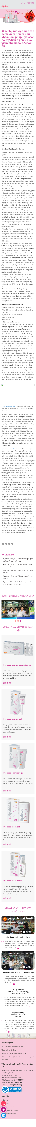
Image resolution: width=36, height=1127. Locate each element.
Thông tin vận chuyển (9, 1114)
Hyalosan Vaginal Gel (9, 406)
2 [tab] (18, 621)
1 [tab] (15, 621)
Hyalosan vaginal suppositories (17, 665)
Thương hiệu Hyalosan (9, 1050)
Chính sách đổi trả (8, 1107)
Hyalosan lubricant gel (13, 773)
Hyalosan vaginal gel (12, 719)
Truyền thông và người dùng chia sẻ (14, 1053)
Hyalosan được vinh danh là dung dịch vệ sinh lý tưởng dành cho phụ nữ (18, 583)
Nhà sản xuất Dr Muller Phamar (12, 1047)
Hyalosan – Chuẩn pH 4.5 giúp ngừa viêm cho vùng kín (18, 577)
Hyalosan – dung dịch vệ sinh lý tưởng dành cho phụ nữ (17, 565)
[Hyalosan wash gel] (18, 810)
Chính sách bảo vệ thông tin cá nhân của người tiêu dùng (18, 1058)
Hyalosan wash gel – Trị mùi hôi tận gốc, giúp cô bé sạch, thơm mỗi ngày (18, 560)
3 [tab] (20, 621)
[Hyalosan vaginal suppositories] (18, 648)
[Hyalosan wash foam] (18, 864)
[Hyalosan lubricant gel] (18, 756)
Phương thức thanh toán (10, 1110)
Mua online (5, 1103)
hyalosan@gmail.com (13, 1078)
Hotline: (23, 3)
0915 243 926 (12, 1075)
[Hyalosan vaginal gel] (18, 702)
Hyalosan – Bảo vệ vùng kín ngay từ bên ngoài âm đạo (18, 571)
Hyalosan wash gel (11, 827)
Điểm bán (5, 1100)
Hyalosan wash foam (12, 881)
